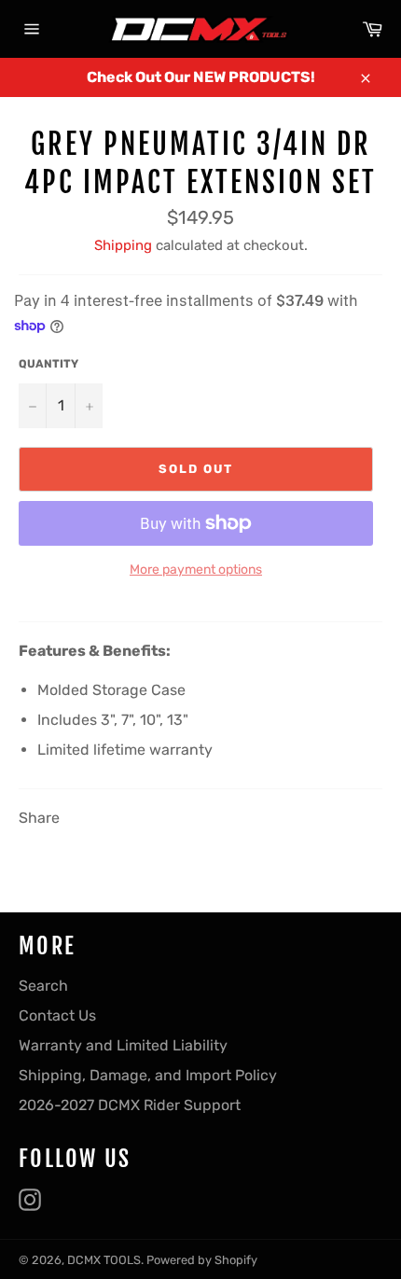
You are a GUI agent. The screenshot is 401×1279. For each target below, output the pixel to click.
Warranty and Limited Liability (123, 1045)
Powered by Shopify (201, 1260)
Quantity (48, 363)
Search (43, 985)
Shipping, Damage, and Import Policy (148, 1075)
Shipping (123, 245)
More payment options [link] (196, 569)
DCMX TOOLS (104, 1260)
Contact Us (57, 1015)
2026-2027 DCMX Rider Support (130, 1105)
